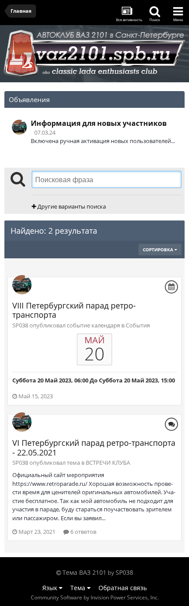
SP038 (124, 572)
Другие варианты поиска (71, 206)
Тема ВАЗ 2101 (84, 572)
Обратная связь (122, 588)
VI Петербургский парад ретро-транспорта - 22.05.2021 (93, 447)
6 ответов (82, 532)
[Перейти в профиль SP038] (19, 127)
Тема (78, 588)
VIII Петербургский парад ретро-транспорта (74, 310)
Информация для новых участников (99, 123)
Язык (50, 588)
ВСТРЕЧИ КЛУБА (108, 462)
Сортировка (158, 249)
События (138, 325)
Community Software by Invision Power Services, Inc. (95, 597)
